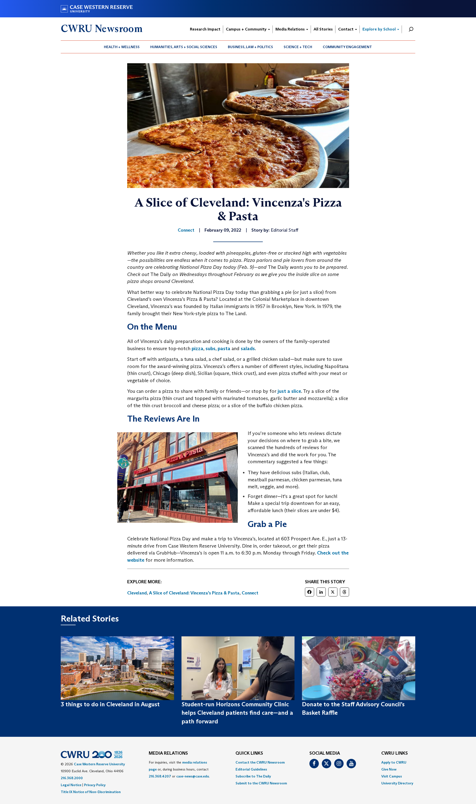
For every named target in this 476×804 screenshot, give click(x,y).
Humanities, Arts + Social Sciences (183, 47)
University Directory (397, 783)
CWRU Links (394, 753)
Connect (250, 593)
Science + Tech (298, 47)
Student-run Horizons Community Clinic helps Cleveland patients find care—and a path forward (237, 713)
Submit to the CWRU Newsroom (261, 783)
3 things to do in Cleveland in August (110, 704)
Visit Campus (391, 776)
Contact (346, 29)
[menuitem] (122, 47)
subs (210, 348)
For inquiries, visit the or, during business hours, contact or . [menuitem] (179, 769)
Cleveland (137, 593)
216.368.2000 (72, 778)
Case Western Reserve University (99, 764)
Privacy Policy (95, 785)
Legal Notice (71, 785)
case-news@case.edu (192, 776)
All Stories (323, 29)
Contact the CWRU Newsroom (260, 762)
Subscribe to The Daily (253, 776)
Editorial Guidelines (251, 769)
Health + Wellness (122, 47)
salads (248, 348)
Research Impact (205, 29)
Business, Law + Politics (250, 47)
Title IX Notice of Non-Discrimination (91, 792)
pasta (224, 348)
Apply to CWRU (393, 762)
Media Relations (290, 29)
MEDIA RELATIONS (168, 753)
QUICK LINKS (249, 753)
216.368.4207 (160, 776)
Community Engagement (347, 47)
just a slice (289, 391)
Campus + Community (247, 29)
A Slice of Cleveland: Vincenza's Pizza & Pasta (194, 593)
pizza (197, 348)
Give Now (388, 769)
